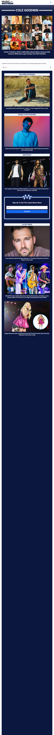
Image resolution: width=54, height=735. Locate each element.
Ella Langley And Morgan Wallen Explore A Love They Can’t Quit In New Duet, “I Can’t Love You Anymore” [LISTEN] (27, 189)
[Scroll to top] (50, 732)
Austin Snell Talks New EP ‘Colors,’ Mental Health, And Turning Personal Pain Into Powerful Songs (27, 149)
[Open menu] (50, 2)
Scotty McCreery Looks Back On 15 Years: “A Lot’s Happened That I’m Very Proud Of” (27, 109)
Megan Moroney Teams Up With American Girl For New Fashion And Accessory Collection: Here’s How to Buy (27, 334)
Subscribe (27, 211)
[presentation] (27, 91)
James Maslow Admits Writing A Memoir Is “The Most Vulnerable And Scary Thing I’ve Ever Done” (27, 259)
